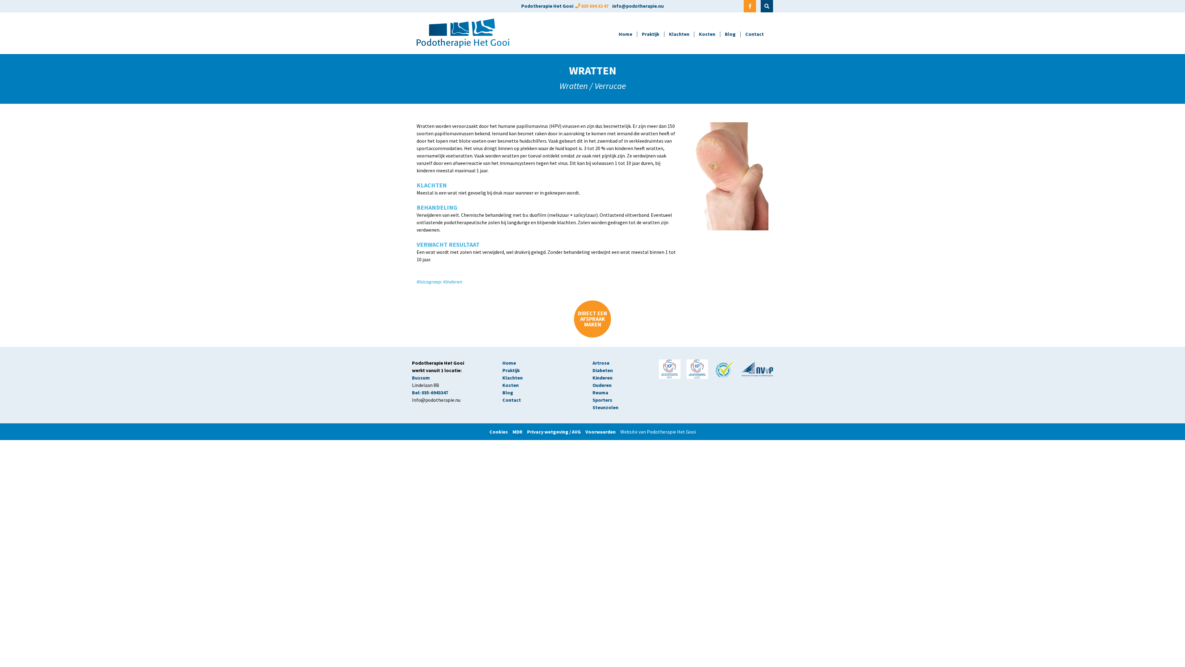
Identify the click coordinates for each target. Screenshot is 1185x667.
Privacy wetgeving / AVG (554, 432)
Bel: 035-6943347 (430, 392)
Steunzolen (605, 407)
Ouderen (602, 385)
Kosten (707, 34)
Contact (754, 34)
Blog (730, 34)
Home (625, 34)
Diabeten (602, 370)
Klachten (679, 34)
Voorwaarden (600, 432)
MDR (517, 432)
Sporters (602, 400)
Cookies (501, 432)
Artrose (600, 363)
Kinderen (602, 378)
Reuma (600, 392)
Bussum (421, 378)
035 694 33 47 (595, 6)
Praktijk (650, 34)
